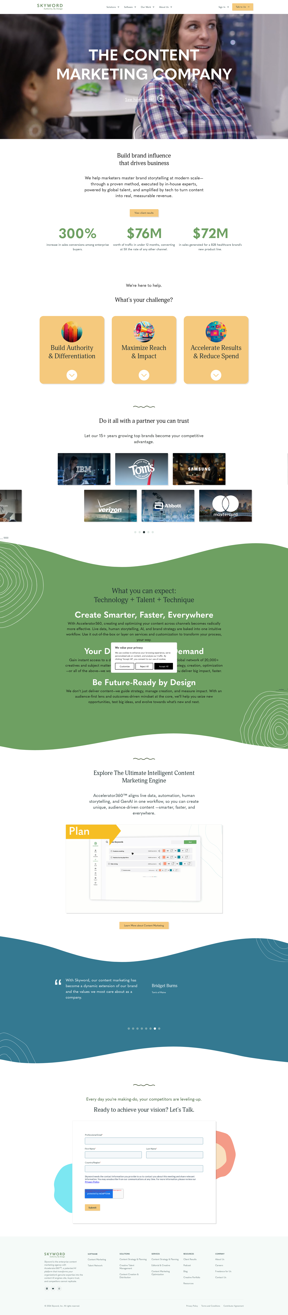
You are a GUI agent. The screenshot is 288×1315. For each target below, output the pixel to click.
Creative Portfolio (191, 1277)
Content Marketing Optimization (161, 1273)
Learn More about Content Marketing (144, 925)
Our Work (146, 7)
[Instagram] (59, 1288)
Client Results (189, 1259)
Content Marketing (97, 1259)
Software (128, 7)
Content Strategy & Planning (133, 1259)
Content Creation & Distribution (129, 1276)
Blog (185, 1271)
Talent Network (95, 1265)
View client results (144, 212)
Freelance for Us (223, 1271)
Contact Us (220, 1277)
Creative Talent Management (127, 1267)
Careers (219, 1265)
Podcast (187, 1265)
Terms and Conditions (210, 1305)
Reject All (144, 666)
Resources (188, 1283)
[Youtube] (53, 1288)
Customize (125, 666)
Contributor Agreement (234, 1305)
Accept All (163, 666)
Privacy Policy (192, 1305)
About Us (164, 7)
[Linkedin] (46, 1288)
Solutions (111, 7)
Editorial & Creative (161, 1265)
